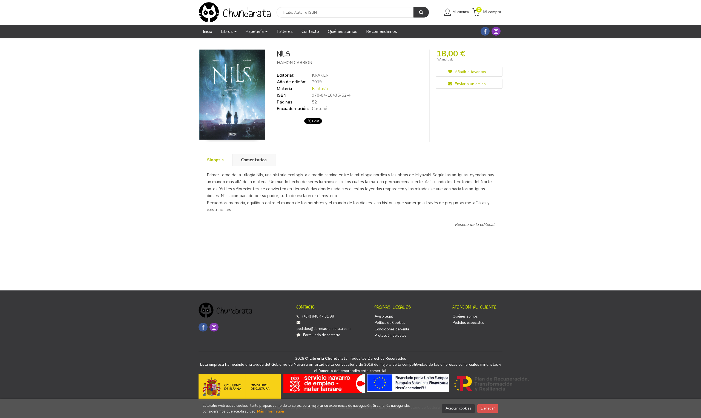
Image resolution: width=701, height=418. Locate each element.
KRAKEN (320, 75)
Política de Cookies (390, 322)
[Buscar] (421, 12)
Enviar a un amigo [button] (470, 84)
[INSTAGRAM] (496, 31)
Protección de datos (391, 335)
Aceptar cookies (458, 408)
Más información (270, 411)
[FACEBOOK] (485, 31)
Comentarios (254, 160)
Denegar (488, 408)
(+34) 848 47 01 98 (318, 316)
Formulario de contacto (321, 335)
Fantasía (320, 88)
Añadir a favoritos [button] (470, 71)
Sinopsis (215, 160)
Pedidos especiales (468, 322)
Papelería (255, 31)
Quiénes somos (465, 316)
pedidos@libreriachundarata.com (323, 328)
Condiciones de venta (392, 329)
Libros (227, 31)
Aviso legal (384, 316)
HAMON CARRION (294, 62)
